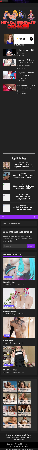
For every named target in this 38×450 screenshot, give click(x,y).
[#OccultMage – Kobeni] (19, 356)
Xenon (7, 335)
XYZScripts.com (29, 449)
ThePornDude (18, 440)
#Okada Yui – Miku (9, 282)
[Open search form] (34, 217)
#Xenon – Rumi (8, 340)
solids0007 (6, 285)
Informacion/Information (15, 437)
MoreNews (14, 446)
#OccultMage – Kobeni (10, 370)
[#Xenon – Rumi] (19, 327)
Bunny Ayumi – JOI (26, 50)
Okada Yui (8, 277)
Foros (29, 435)
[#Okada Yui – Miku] (19, 269)
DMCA (28, 437)
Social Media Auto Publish (11, 449)
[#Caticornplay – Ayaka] (19, 298)
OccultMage (8, 365)
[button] (3, 217)
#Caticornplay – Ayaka (10, 311)
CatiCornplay (9, 306)
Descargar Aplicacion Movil (16, 435)
